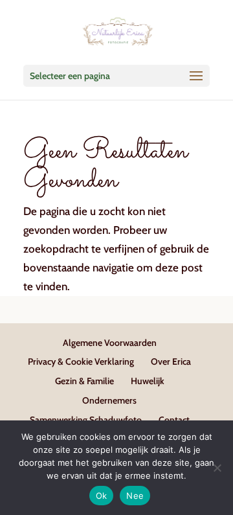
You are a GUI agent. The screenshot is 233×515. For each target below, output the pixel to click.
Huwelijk (147, 381)
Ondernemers (109, 400)
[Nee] (216, 467)
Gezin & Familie (84, 381)
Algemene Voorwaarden (110, 343)
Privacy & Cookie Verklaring (81, 361)
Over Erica (171, 361)
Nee (135, 495)
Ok (101, 495)
